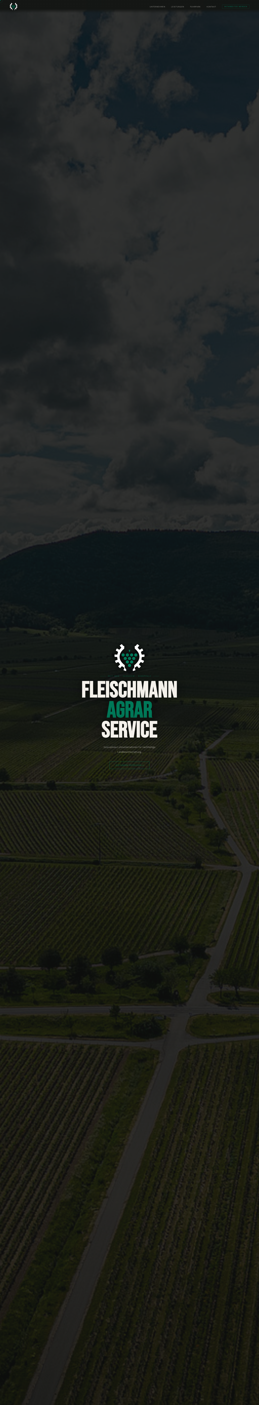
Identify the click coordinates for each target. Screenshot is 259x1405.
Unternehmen (157, 7)
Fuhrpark (195, 7)
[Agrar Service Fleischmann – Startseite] (14, 6)
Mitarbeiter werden (235, 7)
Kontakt (211, 7)
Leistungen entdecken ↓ (129, 765)
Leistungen (177, 7)
